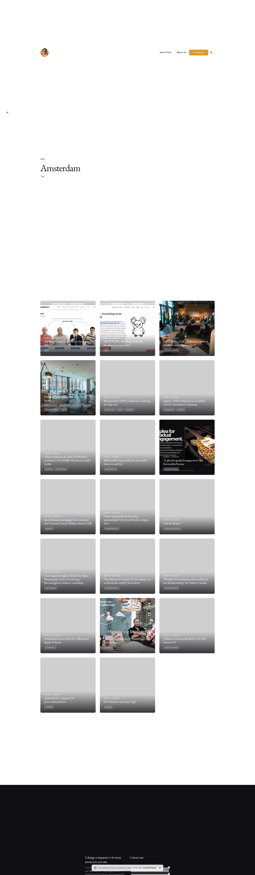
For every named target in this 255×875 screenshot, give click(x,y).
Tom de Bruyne (172, 523)
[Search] (211, 52)
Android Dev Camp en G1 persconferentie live (59, 700)
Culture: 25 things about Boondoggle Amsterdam (124, 640)
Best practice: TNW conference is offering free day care (127, 402)
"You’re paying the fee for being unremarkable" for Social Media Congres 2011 (126, 519)
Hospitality (76, 405)
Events (120, 409)
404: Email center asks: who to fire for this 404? (67, 343)
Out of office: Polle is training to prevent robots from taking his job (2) (185, 343)
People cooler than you (172, 528)
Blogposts (181, 409)
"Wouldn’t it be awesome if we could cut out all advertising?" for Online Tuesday (185, 581)
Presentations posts (171, 469)
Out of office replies (171, 350)
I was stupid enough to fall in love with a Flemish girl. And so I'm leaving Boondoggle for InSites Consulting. (66, 579)
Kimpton (86, 405)
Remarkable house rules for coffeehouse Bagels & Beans (66, 640)
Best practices (64, 405)
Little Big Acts (50, 647)
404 (42, 159)
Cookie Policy (149, 868)
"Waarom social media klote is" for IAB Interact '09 (184, 640)
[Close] (160, 868)
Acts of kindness (51, 405)
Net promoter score (52, 409)
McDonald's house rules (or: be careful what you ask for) (125, 462)
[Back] (7, 112)
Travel (64, 409)
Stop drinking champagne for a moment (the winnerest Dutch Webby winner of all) (68, 521)
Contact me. (198, 52)
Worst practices (61, 469)
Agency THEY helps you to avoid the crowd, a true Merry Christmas (184, 402)
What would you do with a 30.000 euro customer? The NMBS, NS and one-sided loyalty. (67, 460)
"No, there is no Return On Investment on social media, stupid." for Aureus (127, 581)
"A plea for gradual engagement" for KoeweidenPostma (183, 462)
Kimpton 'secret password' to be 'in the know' (65, 398)
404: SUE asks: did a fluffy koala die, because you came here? (123, 343)
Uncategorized (51, 588)
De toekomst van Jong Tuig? (120, 702)
